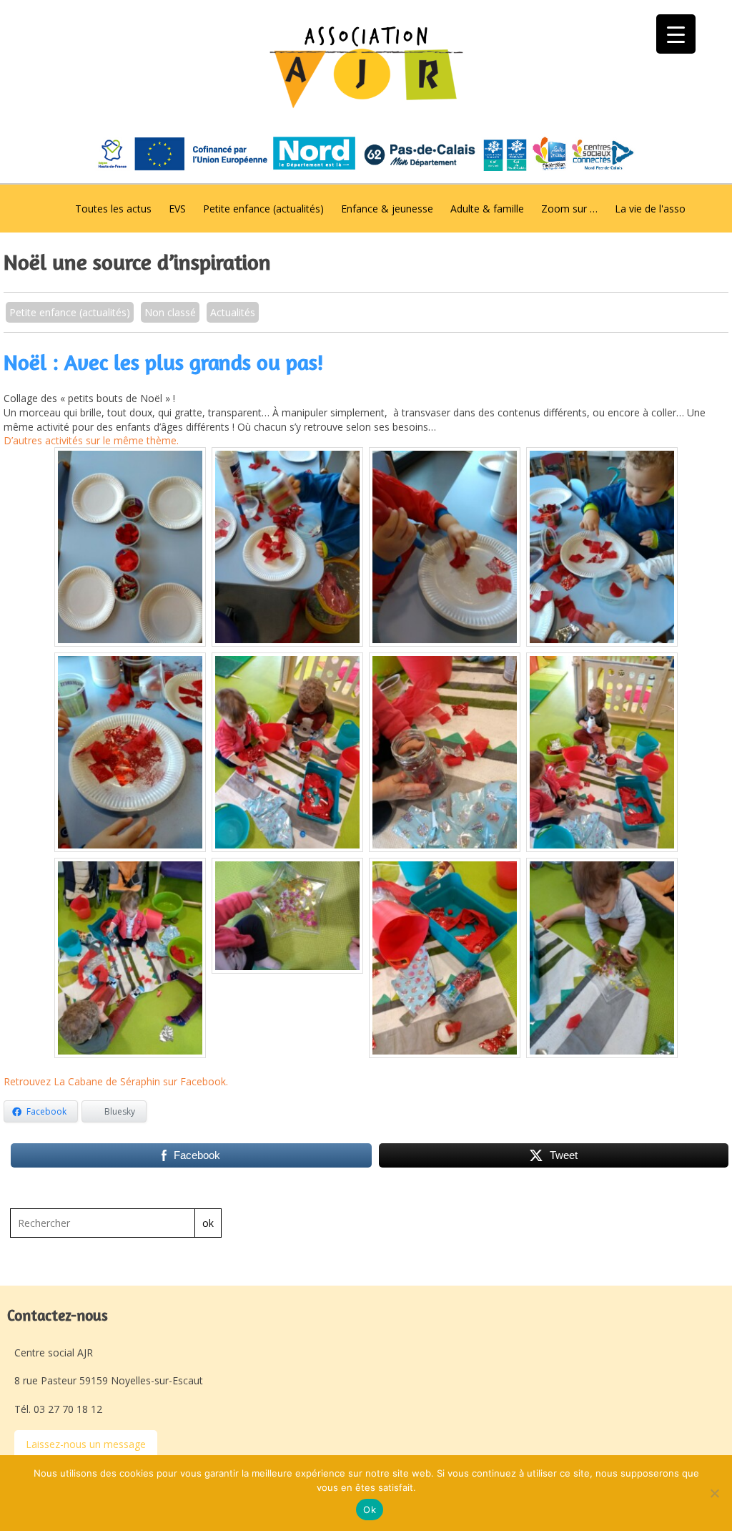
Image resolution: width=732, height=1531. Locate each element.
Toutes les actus (113, 208)
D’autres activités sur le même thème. (93, 440)
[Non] (714, 1493)
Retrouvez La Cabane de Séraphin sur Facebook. (117, 1081)
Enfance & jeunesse (387, 208)
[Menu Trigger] (676, 34)
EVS (177, 208)
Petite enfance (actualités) (263, 208)
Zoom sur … (569, 208)
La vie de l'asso (650, 208)
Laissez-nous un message (86, 1444)
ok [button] (208, 1223)
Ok (369, 1509)
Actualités (232, 312)
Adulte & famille (487, 208)
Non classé (170, 312)
